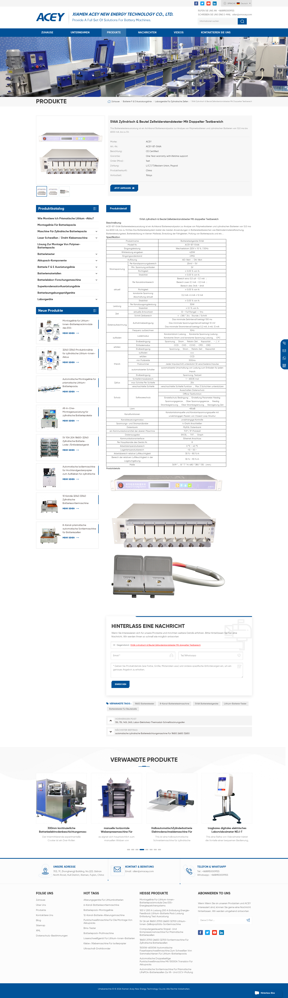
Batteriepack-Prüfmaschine (99, 933)
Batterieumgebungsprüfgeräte (56, 293)
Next (258, 804)
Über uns (41, 905)
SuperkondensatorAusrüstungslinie (59, 286)
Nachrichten (147, 32)
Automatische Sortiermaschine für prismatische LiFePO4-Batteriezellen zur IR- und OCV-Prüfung (166, 971)
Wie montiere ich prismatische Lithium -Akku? (66, 218)
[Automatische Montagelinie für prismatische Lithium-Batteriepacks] (49, 389)
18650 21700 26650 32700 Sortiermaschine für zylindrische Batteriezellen (164, 941)
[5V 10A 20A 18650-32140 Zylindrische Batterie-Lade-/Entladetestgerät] (49, 447)
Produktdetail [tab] (118, 208)
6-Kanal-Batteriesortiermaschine (101, 905)
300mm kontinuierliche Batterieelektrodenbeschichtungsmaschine (63, 830)
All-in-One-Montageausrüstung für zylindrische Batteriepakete (77, 412)
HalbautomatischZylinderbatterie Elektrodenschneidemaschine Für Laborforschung (171, 830)
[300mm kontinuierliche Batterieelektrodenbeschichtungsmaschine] (61, 798)
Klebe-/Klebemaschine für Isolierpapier (105, 943)
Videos (179, 32)
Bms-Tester (90, 928)
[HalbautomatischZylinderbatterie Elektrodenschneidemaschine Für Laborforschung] (171, 798)
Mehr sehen (69, 333)
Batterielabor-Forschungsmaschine (59, 280)
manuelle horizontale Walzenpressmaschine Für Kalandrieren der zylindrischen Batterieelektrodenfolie (116, 830)
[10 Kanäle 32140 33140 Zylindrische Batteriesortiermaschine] (49, 506)
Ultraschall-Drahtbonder (97, 949)
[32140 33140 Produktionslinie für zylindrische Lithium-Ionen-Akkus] (49, 359)
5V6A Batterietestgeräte (206, 704)
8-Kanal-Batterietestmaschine (174, 704)
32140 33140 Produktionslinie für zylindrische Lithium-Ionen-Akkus (79, 353)
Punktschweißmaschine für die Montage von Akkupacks (108, 921)
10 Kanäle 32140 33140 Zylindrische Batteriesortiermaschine (75, 500)
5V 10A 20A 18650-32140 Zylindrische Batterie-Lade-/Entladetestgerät (76, 441)
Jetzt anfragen (122, 188)
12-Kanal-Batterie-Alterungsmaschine (104, 915)
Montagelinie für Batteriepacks (57, 225)
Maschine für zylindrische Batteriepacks (62, 231)
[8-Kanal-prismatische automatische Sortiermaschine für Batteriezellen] (49, 535)
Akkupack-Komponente (52, 260)
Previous (29, 804)
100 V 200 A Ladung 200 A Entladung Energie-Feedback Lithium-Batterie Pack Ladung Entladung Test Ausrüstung (165, 913)
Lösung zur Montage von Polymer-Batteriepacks (59, 246)
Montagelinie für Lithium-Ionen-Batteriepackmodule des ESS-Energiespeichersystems (77, 325)
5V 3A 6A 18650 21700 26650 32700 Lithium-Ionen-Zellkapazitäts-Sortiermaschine (163, 923)
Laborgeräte (45, 299)
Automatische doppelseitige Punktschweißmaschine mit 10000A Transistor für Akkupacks (166, 961)
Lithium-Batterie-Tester (235, 704)
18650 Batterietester (144, 704)
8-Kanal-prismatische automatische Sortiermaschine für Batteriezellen (79, 529)
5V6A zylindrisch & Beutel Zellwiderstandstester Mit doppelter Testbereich (165, 645)
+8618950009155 (216, 11)
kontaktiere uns (44, 915)
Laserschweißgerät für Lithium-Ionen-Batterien (109, 938)
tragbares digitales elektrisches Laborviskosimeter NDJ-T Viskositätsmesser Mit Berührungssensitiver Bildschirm (227, 830)
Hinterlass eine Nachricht (268, 994)
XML (38, 931)
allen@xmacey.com (225, 15)
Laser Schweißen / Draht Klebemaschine (62, 238)
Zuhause (47, 32)
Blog (38, 920)
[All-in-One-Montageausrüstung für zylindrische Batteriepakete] (49, 418)
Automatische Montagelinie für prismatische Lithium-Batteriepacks (79, 383)
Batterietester (46, 254)
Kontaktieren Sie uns (216, 32)
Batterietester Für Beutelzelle (123, 709)
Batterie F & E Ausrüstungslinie (137, 101)
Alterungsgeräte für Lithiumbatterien (103, 900)
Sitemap (40, 925)
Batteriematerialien (49, 273)
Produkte (114, 32)
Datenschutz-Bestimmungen (52, 936)
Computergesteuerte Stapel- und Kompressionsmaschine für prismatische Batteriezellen (161, 932)
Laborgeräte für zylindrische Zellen (171, 101)
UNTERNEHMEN (80, 32)
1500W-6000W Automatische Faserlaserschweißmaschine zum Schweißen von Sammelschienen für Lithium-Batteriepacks (166, 951)
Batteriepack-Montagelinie (98, 910)
